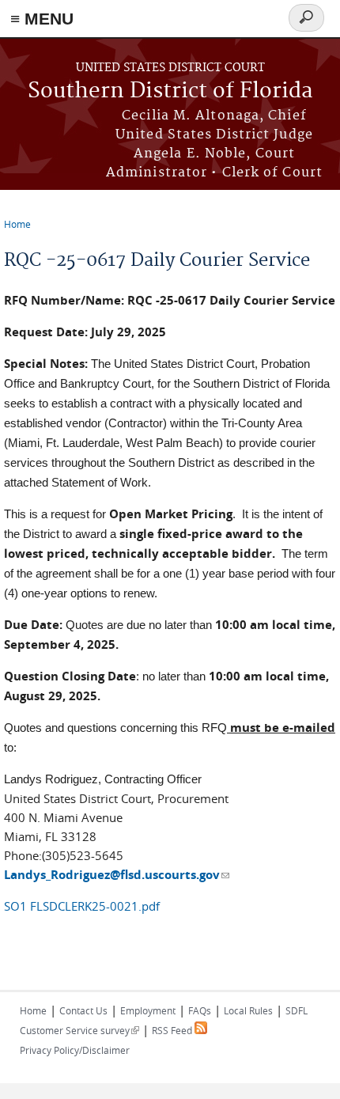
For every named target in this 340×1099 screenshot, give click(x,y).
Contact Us (83, 1010)
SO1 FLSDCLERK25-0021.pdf (82, 906)
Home (17, 224)
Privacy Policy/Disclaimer (75, 1050)
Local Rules (248, 1010)
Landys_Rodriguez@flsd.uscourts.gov (116, 874)
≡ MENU (42, 18)
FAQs (199, 1010)
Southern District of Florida (170, 91)
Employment (148, 1010)
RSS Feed (173, 1030)
